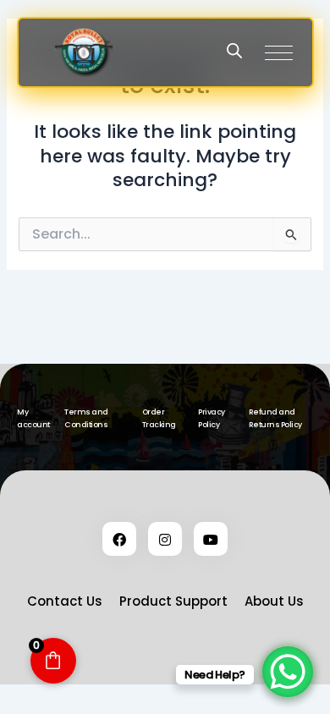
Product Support (173, 601)
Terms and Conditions (86, 418)
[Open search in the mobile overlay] (234, 50)
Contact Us (64, 601)
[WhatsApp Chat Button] (287, 671)
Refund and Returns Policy (275, 418)
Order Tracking (159, 418)
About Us (274, 601)
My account (33, 418)
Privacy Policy (211, 418)
